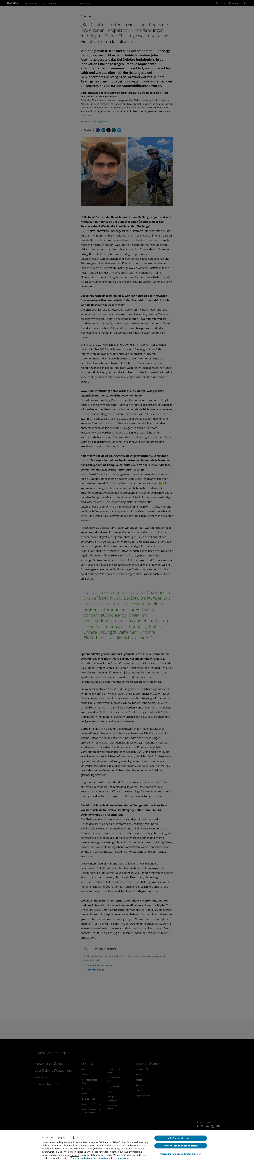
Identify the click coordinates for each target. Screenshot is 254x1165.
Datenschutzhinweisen (96, 1158)
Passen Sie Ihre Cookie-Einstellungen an (180, 1154)
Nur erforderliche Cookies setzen (181, 1145)
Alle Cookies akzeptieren (180, 1138)
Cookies (75, 1158)
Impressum (123, 1158)
